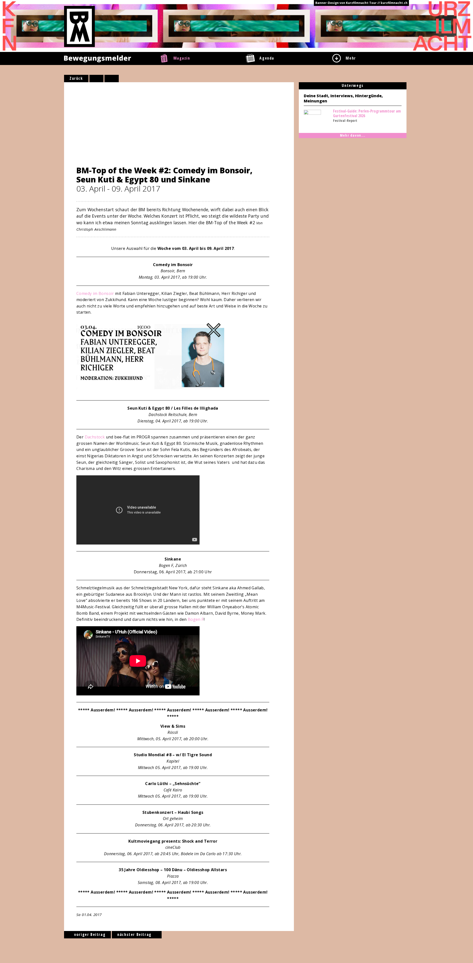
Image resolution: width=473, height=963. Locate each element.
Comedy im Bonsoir (95, 293)
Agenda (266, 58)
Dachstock (95, 437)
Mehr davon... (353, 135)
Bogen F (196, 619)
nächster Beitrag (135, 934)
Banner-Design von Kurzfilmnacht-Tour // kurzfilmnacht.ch (361, 3)
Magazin (181, 58)
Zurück (76, 78)
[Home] (79, 26)
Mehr (351, 58)
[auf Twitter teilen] (111, 78)
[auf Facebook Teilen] (96, 78)
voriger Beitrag (89, 934)
